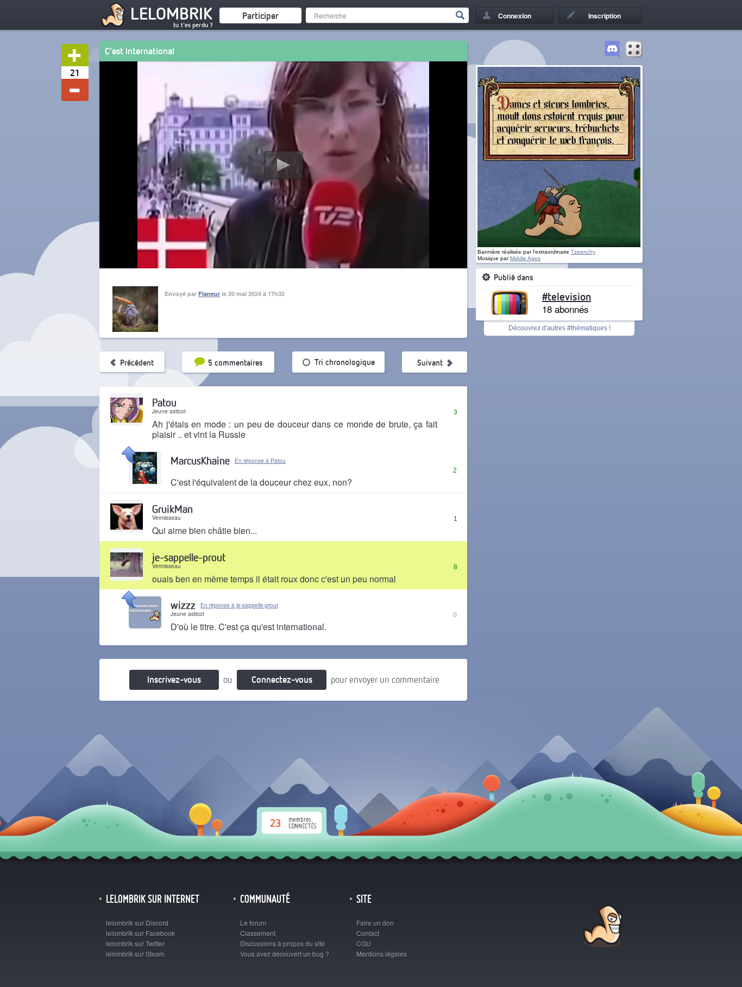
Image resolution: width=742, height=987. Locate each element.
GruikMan (172, 508)
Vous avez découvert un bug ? (284, 953)
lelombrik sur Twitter (135, 943)
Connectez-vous (281, 679)
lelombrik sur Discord (137, 922)
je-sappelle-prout (188, 557)
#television (566, 296)
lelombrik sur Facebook (140, 933)
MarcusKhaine (200, 460)
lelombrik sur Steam (135, 953)
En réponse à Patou (260, 460)
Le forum (253, 922)
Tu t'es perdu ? (193, 25)
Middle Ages (525, 258)
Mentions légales (381, 953)
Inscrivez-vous (174, 679)
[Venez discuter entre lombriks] (612, 50)
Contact (367, 933)
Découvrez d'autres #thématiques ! (559, 328)
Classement (257, 933)
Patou (164, 402)
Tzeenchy (583, 252)
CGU (363, 943)
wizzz (183, 605)
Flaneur (209, 294)
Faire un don (375, 922)
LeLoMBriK (602, 927)
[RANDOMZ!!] (634, 50)
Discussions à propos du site (282, 943)
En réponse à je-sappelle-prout (239, 605)
